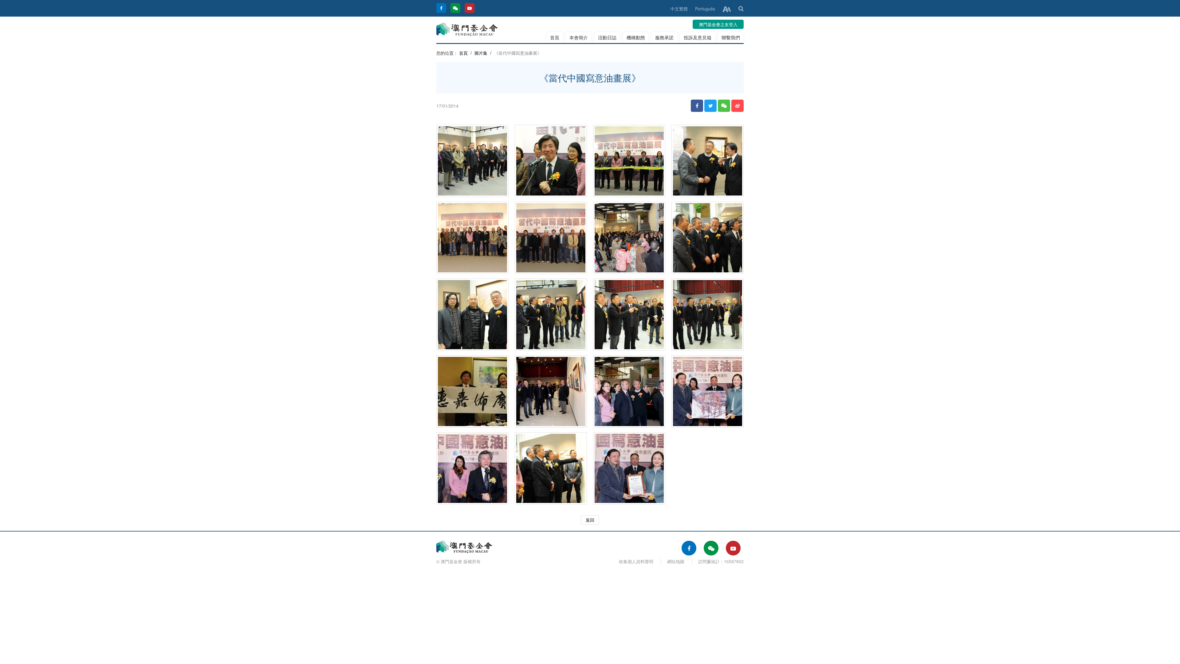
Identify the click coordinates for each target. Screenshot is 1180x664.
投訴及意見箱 (697, 37)
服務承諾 (664, 37)
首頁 (554, 37)
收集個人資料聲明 (636, 561)
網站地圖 (675, 561)
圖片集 (480, 53)
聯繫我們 (731, 37)
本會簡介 (578, 37)
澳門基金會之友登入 (718, 24)
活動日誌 (607, 37)
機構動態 (636, 37)
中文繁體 (679, 9)
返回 (590, 520)
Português (705, 9)
